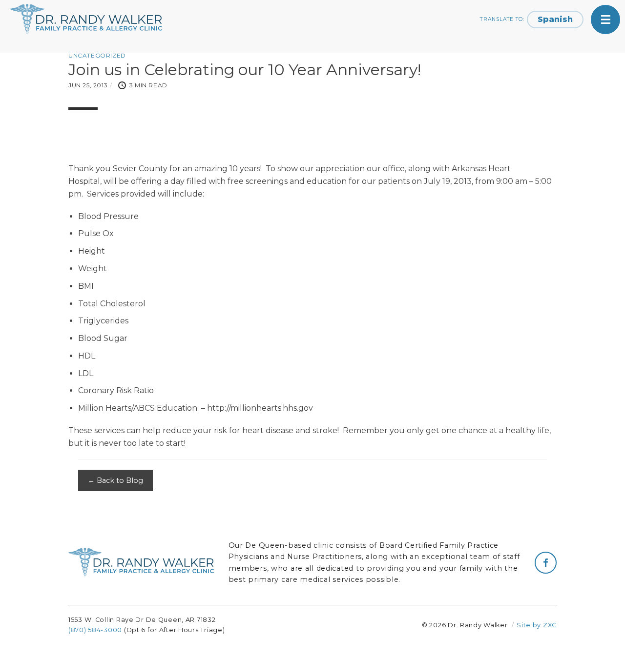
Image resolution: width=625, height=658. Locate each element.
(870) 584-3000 (95, 630)
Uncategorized (97, 56)
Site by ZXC (537, 625)
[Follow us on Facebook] (546, 563)
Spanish (555, 19)
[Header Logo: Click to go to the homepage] (88, 19)
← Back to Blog (115, 480)
